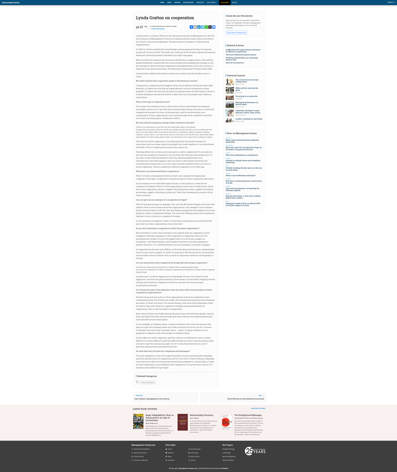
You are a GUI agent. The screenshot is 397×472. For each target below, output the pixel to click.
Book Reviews (188, 2)
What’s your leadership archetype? (240, 175)
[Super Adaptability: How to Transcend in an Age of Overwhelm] (139, 426)
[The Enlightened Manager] (228, 425)
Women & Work (228, 460)
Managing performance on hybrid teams (247, 103)
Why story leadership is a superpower (242, 155)
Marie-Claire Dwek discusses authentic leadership (242, 141)
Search (193, 460)
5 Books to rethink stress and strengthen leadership (243, 161)
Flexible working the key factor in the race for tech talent (244, 169)
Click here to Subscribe (236, 33)
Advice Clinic (195, 456)
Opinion (177, 2)
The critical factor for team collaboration (247, 81)
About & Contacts (140, 453)
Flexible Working (228, 449)
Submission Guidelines (142, 449)
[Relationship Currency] (184, 424)
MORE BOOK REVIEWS (258, 408)
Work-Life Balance (229, 456)
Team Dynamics (148, 382)
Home (162, 2)
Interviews (225, 2)
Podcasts (200, 2)
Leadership (226, 453)
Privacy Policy (139, 456)
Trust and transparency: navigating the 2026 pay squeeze (242, 189)
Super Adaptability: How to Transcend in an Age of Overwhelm (160, 418)
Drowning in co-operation (247, 96)
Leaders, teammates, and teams (249, 119)
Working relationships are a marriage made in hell (242, 59)
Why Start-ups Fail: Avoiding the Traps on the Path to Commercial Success (244, 148)
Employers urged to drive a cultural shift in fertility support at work (243, 204)
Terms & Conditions (141, 460)
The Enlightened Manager (248, 415)
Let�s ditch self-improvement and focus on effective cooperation (243, 51)
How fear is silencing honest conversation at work (244, 182)
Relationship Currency (201, 415)
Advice (234, 2)
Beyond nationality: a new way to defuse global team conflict (243, 197)
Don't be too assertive (235, 63)
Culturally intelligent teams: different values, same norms (248, 111)
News (169, 2)
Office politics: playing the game (247, 89)
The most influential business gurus (241, 55)
